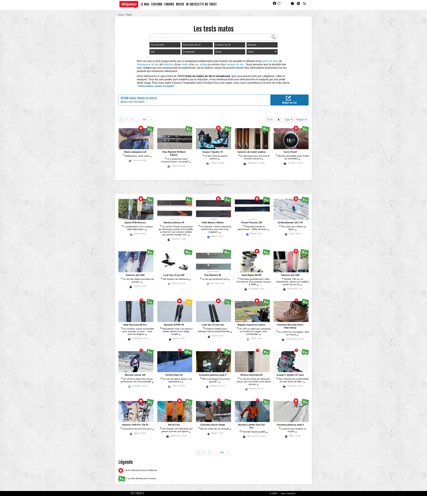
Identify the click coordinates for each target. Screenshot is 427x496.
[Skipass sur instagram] (279, 4)
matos (180, 4)
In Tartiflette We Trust (201, 4)
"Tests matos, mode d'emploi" (156, 86)
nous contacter (288, 493)
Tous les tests (157, 45)
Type (288, 119)
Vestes (218, 51)
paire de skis (270, 61)
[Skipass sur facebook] (275, 4)
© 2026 (273, 493)
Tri (269, 119)
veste (184, 64)
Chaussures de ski (192, 45)
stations (156, 4)
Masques (252, 45)
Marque (301, 119)
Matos (121, 15)
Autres (251, 51)
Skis (152, 51)
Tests (129, 15)
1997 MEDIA (138, 493)
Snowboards (189, 51)
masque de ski (234, 64)
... (138, 119)
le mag (145, 4)
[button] (298, 3)
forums (169, 4)
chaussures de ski (147, 64)
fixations (168, 64)
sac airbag (201, 64)
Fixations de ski (223, 45)
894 (144, 119)
